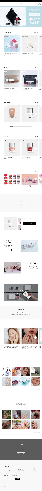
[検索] (38, 4)
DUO (30, 185)
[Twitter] (4, 469)
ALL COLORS (6, 136)
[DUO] (30, 179)
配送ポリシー (36, 485)
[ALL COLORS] (12, 179)
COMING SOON (7, 32)
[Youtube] (7, 469)
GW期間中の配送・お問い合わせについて (23, 315)
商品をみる (8, 249)
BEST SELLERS (7, 102)
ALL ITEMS (19, 465)
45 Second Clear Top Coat (27, 218)
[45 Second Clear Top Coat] (30, 113)
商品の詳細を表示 (25, 227)
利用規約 (17, 485)
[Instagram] (9, 469)
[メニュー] (2, 4)
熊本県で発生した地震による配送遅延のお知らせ (23, 314)
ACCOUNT (34, 465)
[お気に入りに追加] (19, 36)
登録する (17, 478)
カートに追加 (30, 223)
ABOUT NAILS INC (20, 469)
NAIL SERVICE (20, 467)
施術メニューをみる (33, 271)
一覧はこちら (36, 32)
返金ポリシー (32, 485)
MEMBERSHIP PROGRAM (21, 470)
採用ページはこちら (21, 453)
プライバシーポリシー (28, 485)
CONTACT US (35, 470)
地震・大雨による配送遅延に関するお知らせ (23, 312)
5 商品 (30, 186)
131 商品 (12, 186)
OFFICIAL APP (35, 467)
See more (21, 430)
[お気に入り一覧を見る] (35, 4)
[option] (21, 16)
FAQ (33, 469)
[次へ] (40, 16)
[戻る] (1, 16)
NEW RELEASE (7, 68)
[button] (6, 43)
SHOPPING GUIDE (35, 468)
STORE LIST (19, 468)
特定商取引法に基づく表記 (22, 485)
